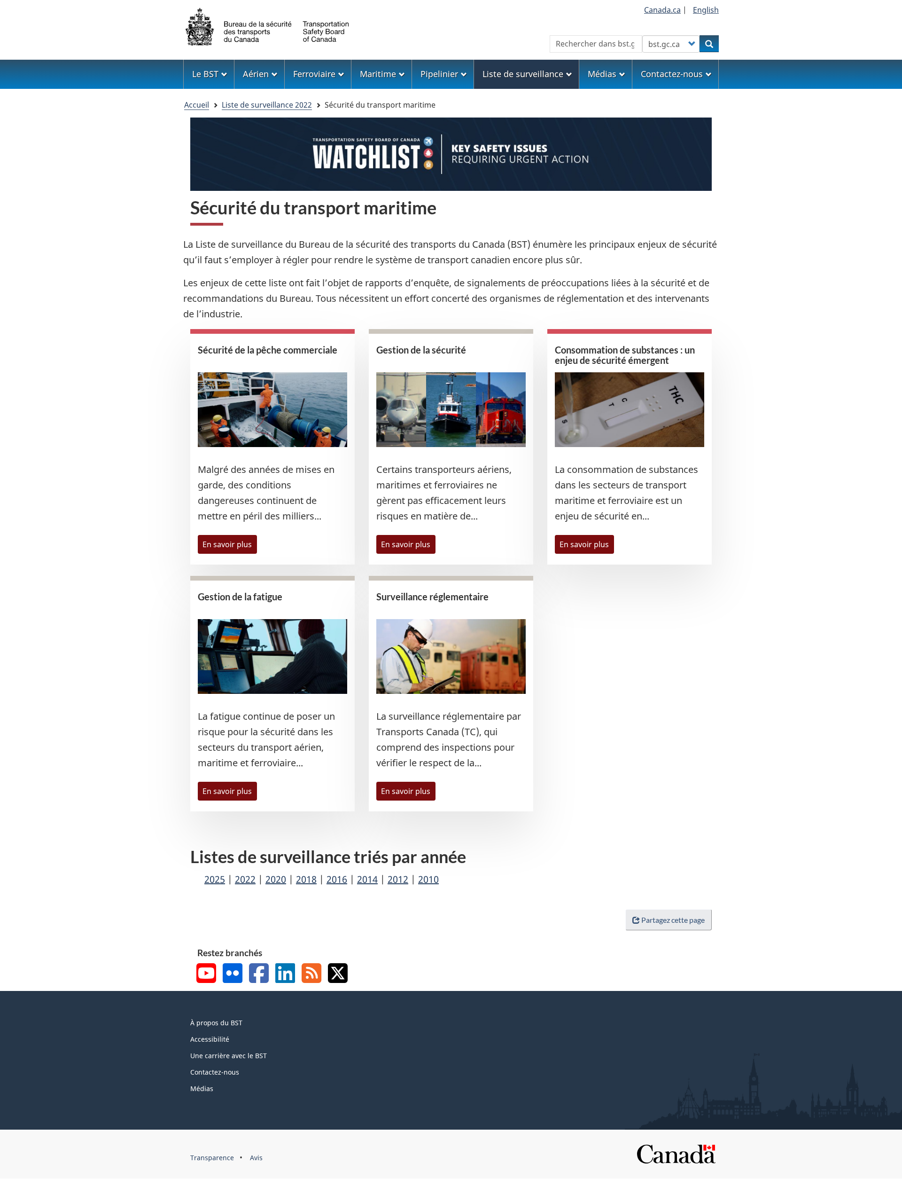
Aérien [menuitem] (256, 73)
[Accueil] (267, 26)
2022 (245, 879)
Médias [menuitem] (602, 73)
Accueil (196, 105)
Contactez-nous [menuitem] (672, 73)
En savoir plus (227, 544)
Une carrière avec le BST (228, 1055)
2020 (275, 879)
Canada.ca (662, 10)
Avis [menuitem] (256, 1157)
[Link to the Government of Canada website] (676, 1153)
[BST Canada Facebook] (259, 974)
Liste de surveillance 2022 (267, 105)
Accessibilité (209, 1039)
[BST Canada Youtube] (206, 974)
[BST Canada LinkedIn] (285, 974)
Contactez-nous (214, 1072)
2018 (306, 879)
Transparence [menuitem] (212, 1157)
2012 (398, 879)
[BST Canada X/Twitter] (338, 974)
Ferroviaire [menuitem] (314, 73)
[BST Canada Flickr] (232, 974)
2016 (337, 879)
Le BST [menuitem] (205, 73)
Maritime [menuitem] (378, 73)
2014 (367, 879)
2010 (428, 879)
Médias (201, 1088)
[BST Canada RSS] (311, 974)
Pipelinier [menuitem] (439, 73)
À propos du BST (216, 1022)
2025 (214, 879)
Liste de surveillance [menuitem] (522, 73)
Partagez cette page (673, 919)
